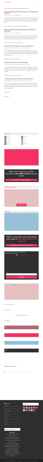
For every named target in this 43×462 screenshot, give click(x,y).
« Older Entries (7, 92)
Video (20, 15)
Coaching (22, 47)
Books (5, 413)
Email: (7, 272)
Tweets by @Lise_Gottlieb (9, 304)
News (29, 47)
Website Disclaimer (35, 460)
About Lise (6, 415)
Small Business (27, 64)
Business (18, 47)
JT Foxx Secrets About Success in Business (18, 46)
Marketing (26, 47)
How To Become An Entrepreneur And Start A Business (20, 30)
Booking (5, 423)
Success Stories (7, 410)
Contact (5, 418)
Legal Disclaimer (20, 460)
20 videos (16, 15)
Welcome (6, 405)
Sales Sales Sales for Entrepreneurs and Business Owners (21, 12)
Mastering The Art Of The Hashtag (16, 62)
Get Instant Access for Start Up (21, 180)
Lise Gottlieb (7, 15)
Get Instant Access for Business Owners (21, 245)
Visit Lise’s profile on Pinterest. (21, 315)
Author (15, 47)
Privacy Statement (27, 460)
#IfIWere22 (6, 366)
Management (21, 80)
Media (5, 421)
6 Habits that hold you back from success (18, 79)
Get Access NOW (21, 204)
